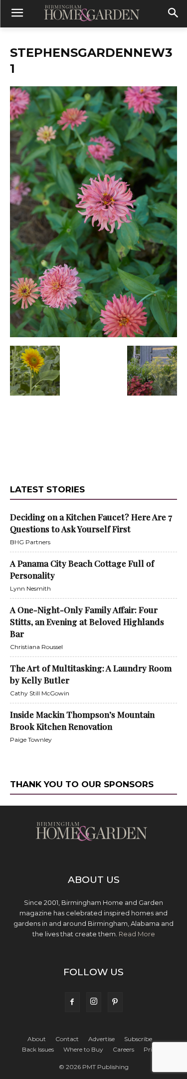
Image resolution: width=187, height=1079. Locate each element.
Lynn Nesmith (30, 588)
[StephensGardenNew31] (93, 335)
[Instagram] (93, 1002)
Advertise (101, 1039)
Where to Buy (83, 1049)
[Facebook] (72, 1002)
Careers (123, 1049)
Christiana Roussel (36, 646)
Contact (67, 1039)
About (36, 1039)
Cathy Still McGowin (39, 693)
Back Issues (38, 1049)
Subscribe (138, 1039)
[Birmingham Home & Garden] (93, 14)
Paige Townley (31, 739)
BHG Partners (30, 542)
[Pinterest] (115, 1002)
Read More (137, 934)
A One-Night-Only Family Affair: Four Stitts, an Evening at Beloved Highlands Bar (87, 621)
